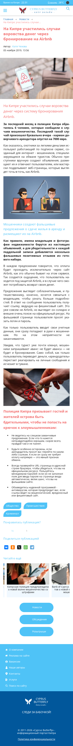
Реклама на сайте (19, 655)
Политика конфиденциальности (36, 739)
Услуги (13, 679)
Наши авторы (17, 667)
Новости (24, 19)
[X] (19, 547)
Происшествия (35, 505)
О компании (16, 649)
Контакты (14, 673)
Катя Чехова (19, 46)
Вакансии (14, 661)
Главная (8, 19)
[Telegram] (32, 547)
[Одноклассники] (13, 547)
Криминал (12, 513)
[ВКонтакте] (6, 547)
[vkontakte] (48, 719)
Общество (12, 505)
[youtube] (56, 719)
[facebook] (17, 719)
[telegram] (41, 719)
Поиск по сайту (18, 685)
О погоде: (52, 2)
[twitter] (33, 719)
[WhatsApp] (26, 547)
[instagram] (25, 719)
